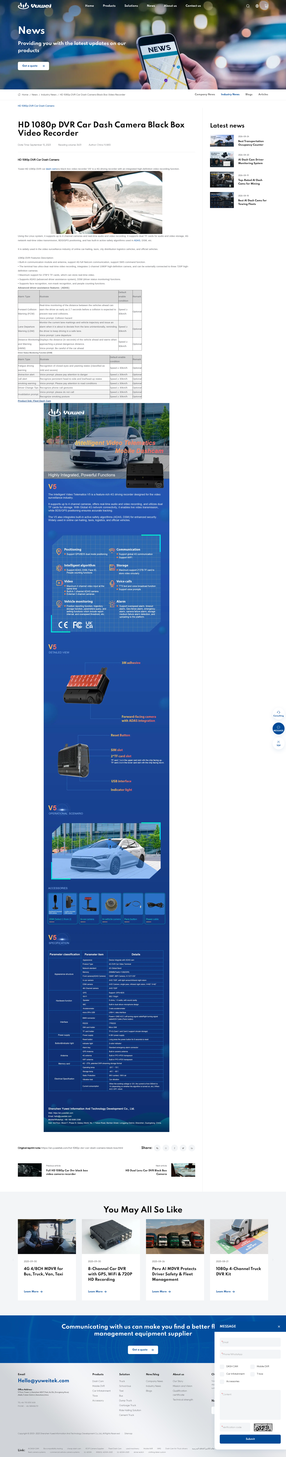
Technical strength (183, 1400)
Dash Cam (98, 1381)
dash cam (51, 169)
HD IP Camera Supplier (94, 1448)
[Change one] (263, 1427)
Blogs (249, 94)
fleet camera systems (37, 1452)
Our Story (178, 1381)
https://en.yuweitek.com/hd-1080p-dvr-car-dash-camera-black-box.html (82, 1148)
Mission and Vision (182, 1386)
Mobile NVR (148, 1448)
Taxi (121, 1391)
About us (170, 5)
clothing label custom (157, 1452)
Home (89, 5)
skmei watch (139, 1452)
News (151, 5)
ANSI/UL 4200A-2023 (104, 1452)
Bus (121, 1396)
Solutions (131, 5)
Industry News (49, 95)
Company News (205, 94)
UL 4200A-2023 (123, 1452)
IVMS (159, 1448)
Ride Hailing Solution (130, 1410)
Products (109, 5)
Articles (263, 94)
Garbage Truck (127, 1405)
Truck (122, 1381)
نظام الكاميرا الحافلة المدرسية (203, 1448)
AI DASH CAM (33, 1448)
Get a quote (30, 66)
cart (266, 6)
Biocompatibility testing (53, 1448)
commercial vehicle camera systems (65, 1452)
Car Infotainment (101, 1391)
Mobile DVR (98, 1386)
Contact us (193, 5)
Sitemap (128, 1433)
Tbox (95, 1396)
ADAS (137, 240)
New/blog (152, 1374)
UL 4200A (88, 1452)
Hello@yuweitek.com (43, 1380)
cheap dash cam (74, 1448)
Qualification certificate (180, 1393)
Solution (124, 1374)
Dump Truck (125, 1400)
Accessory (98, 1400)
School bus (125, 1386)
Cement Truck (126, 1415)
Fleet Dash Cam (115, 1448)
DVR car (41, 169)
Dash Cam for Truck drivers (176, 1448)
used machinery (132, 1448)
